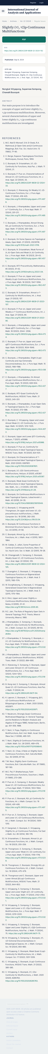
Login (41, 3)
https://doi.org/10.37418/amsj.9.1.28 (20, 490)
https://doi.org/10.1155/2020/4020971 (21, 709)
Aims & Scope (12, 1022)
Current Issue (11, 1029)
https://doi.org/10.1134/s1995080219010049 (24, 503)
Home (4, 21)
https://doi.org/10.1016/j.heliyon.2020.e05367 (24, 476)
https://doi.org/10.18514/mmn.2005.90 (21, 607)
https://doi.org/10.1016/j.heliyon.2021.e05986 (24, 442)
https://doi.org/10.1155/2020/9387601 (21, 466)
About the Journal (13, 1044)
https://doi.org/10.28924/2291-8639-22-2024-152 (23, 51)
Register (33, 3)
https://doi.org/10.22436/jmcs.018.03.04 (22, 519)
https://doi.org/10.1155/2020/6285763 (21, 981)
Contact (9, 1048)
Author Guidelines (13, 1040)
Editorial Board (12, 1026)
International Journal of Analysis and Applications (24, 11)
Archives (13, 21)
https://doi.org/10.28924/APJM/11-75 (24, 933)
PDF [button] (24, 39)
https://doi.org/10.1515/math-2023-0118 (22, 245)
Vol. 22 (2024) (25, 21)
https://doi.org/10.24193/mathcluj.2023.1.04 (24, 272)
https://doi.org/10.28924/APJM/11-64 (21, 693)
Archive (9, 1033)
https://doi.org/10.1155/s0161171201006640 (23, 746)
